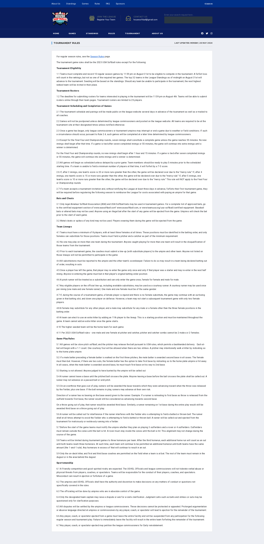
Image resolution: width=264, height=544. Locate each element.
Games (85, 4)
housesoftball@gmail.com (145, 20)
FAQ (108, 4)
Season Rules (97, 56)
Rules (97, 4)
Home (56, 33)
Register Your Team (106, 20)
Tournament (132, 33)
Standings (71, 4)
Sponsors (120, 4)
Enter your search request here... (179, 15)
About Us (56, 4)
